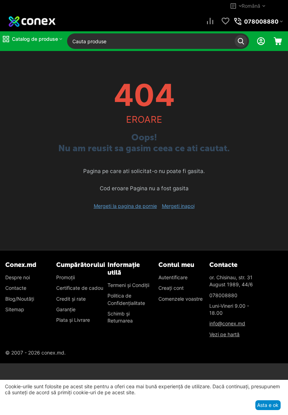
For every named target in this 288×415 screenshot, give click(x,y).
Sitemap (14, 309)
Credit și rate (71, 299)
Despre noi (17, 277)
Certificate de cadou (79, 288)
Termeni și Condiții (128, 285)
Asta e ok (268, 405)
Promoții (65, 277)
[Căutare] (241, 41)
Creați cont (171, 288)
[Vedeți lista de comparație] (210, 22)
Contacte (15, 288)
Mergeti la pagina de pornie (125, 206)
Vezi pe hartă (224, 334)
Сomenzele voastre (180, 299)
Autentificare (173, 277)
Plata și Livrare (73, 320)
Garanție (66, 309)
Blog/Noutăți (19, 299)
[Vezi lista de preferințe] (225, 22)
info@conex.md (227, 323)
